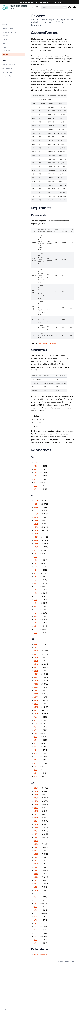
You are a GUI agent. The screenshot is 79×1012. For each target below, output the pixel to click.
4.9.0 (35, 550)
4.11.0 (36, 543)
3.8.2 (35, 727)
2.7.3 (35, 920)
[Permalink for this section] (60, 32)
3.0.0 (35, 776)
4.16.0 (36, 527)
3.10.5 (36, 697)
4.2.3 (35, 606)
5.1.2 (35, 469)
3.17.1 (36, 647)
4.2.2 (35, 609)
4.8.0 (35, 557)
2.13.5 (36, 827)
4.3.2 (35, 593)
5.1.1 (35, 472)
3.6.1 (35, 746)
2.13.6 (36, 824)
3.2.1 (35, 766)
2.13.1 (36, 841)
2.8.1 (35, 913)
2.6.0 (35, 943)
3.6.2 (35, 743)
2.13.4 (36, 831)
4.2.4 (35, 603)
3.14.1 (36, 667)
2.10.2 (36, 884)
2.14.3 (36, 808)
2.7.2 (35, 923)
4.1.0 (35, 626)
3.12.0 (36, 680)
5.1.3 (35, 466)
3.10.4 (36, 700)
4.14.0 (36, 534)
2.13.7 (36, 821)
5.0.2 (35, 482)
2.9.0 (35, 897)
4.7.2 (35, 560)
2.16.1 (36, 798)
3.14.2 (36, 664)
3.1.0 (35, 773)
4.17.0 (36, 524)
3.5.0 (35, 753)
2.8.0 (35, 917)
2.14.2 (36, 811)
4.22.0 (36, 500)
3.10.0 (36, 713)
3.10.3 (36, 704)
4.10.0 (36, 547)
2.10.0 (36, 890)
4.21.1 (36, 504)
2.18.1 (36, 788)
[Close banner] (74, 2)
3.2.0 (35, 770)
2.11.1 (36, 874)
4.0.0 (35, 633)
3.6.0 (35, 750)
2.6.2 (35, 936)
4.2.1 (35, 613)
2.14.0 (36, 817)
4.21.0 (36, 507)
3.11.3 (36, 684)
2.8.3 (35, 907)
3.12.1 (36, 677)
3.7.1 (35, 737)
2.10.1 (36, 887)
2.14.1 (36, 814)
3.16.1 (36, 654)
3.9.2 (35, 717)
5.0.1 (35, 486)
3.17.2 (36, 644)
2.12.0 (36, 864)
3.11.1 (36, 690)
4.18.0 (36, 520)
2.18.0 (36, 791)
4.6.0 (35, 570)
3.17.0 (36, 651)
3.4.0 (35, 760)
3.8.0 (35, 733)
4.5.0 (35, 580)
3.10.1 (36, 710)
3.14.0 (36, 671)
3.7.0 (35, 740)
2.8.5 (35, 900)
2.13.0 (36, 844)
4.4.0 (35, 590)
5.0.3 (35, 479)
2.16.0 (36, 801)
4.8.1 (35, 553)
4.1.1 (35, 623)
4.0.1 (35, 629)
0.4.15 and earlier (40, 954)
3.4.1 (35, 756)
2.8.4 (35, 903)
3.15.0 (36, 661)
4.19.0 (36, 517)
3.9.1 (35, 720)
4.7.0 (35, 567)
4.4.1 (35, 586)
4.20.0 (36, 514)
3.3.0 (35, 763)
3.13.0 (36, 674)
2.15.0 (36, 804)
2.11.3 (36, 867)
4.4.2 (35, 583)
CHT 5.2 (53, 2)
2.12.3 (36, 854)
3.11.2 (36, 687)
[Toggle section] (23, 28)
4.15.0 (36, 530)
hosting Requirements (47, 343)
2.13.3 (36, 834)
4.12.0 (36, 540)
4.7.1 (35, 563)
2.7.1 (35, 926)
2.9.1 (35, 893)
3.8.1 (35, 730)
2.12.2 (36, 857)
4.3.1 (35, 596)
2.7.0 (35, 930)
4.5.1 (35, 576)
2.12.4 (36, 850)
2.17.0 (36, 794)
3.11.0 (36, 694)
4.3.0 (35, 600)
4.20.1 (36, 510)
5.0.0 (35, 489)
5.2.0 (35, 463)
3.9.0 (35, 723)
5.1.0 (35, 476)
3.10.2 (36, 707)
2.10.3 (36, 880)
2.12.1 (36, 860)
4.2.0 (35, 616)
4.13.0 (36, 537)
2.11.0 (36, 877)
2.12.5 (36, 847)
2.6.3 (35, 933)
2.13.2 (36, 837)
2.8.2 (35, 910)
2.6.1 (35, 940)
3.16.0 (36, 657)
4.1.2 (35, 619)
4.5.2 (35, 573)
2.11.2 (36, 870)
